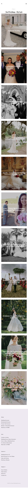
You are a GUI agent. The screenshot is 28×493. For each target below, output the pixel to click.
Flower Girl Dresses (5, 423)
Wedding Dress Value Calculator (8, 439)
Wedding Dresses (5, 420)
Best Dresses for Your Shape (7, 456)
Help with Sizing (5, 458)
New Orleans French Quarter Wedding (14, 102)
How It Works (4, 469)
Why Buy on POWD (5, 427)
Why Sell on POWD (5, 444)
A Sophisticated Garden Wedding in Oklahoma (14, 388)
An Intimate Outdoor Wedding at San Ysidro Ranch (14, 316)
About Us (3, 473)
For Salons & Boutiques (6, 442)
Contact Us (3, 475)
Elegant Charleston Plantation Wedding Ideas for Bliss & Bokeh (14, 138)
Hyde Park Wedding (14, 31)
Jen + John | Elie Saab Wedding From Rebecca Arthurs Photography (14, 352)
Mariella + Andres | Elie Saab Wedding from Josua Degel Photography (14, 173)
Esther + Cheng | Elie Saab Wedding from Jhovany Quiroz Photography (14, 209)
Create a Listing (5, 437)
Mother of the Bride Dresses (7, 425)
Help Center (4, 471)
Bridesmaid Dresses (5, 422)
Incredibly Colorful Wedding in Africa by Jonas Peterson (14, 281)
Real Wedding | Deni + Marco (14, 66)
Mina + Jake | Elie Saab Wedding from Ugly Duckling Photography (14, 245)
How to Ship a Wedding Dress (8, 441)
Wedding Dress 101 (5, 454)
